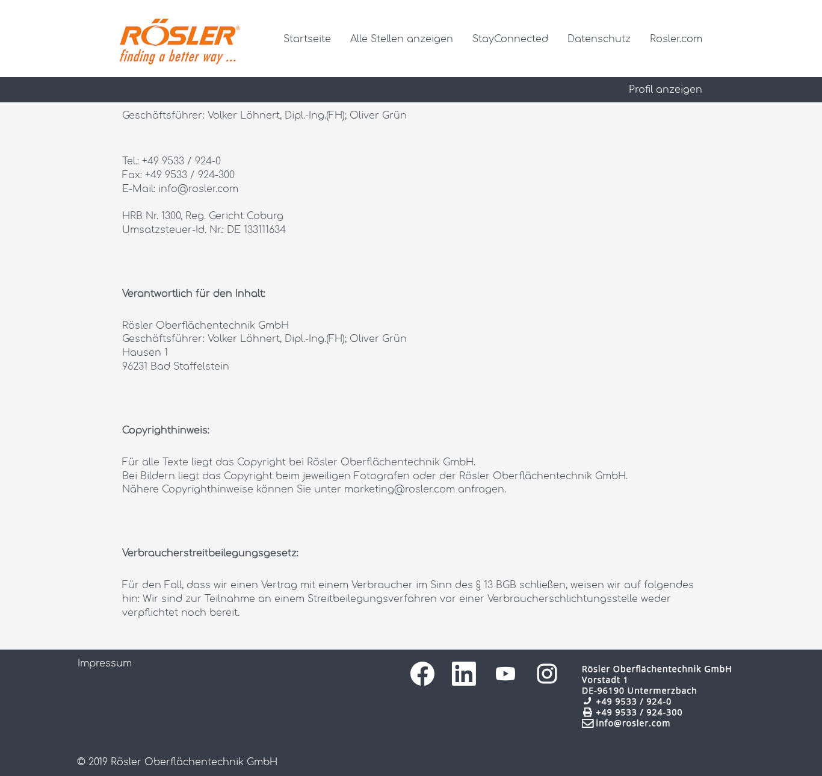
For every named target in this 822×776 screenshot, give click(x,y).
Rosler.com (676, 39)
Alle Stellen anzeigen (401, 39)
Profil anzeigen (665, 89)
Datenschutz (599, 39)
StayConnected (510, 39)
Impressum (105, 663)
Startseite (307, 39)
